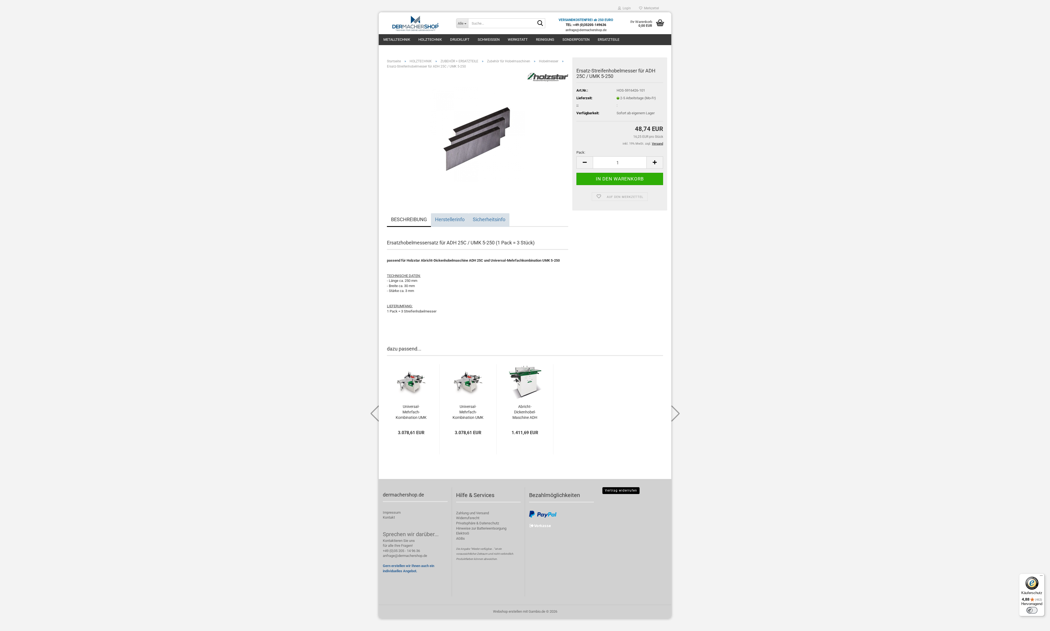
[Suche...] (540, 23)
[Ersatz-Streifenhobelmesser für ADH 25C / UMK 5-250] (478, 134)
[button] (584, 162)
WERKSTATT (518, 39)
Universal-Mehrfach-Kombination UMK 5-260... (411, 412)
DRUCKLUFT (459, 39)
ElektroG (462, 533)
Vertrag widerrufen (621, 490)
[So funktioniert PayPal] (542, 514)
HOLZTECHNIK (430, 39)
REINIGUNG (545, 39)
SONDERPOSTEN (576, 39)
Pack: (580, 152)
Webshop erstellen (507, 611)
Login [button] (626, 8)
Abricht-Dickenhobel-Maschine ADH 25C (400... (524, 412)
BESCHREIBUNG (409, 219)
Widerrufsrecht (467, 518)
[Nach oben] (1035, 622)
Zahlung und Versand (472, 513)
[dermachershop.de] (415, 23)
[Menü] (1041, 577)
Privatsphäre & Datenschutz (477, 523)
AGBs (460, 538)
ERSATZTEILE (608, 39)
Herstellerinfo (450, 219)
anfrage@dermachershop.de (405, 556)
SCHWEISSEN (489, 39)
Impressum (392, 512)
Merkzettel (650, 8)
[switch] (1031, 610)
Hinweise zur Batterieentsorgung (481, 528)
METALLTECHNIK (396, 39)
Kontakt (389, 517)
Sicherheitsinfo (489, 219)
